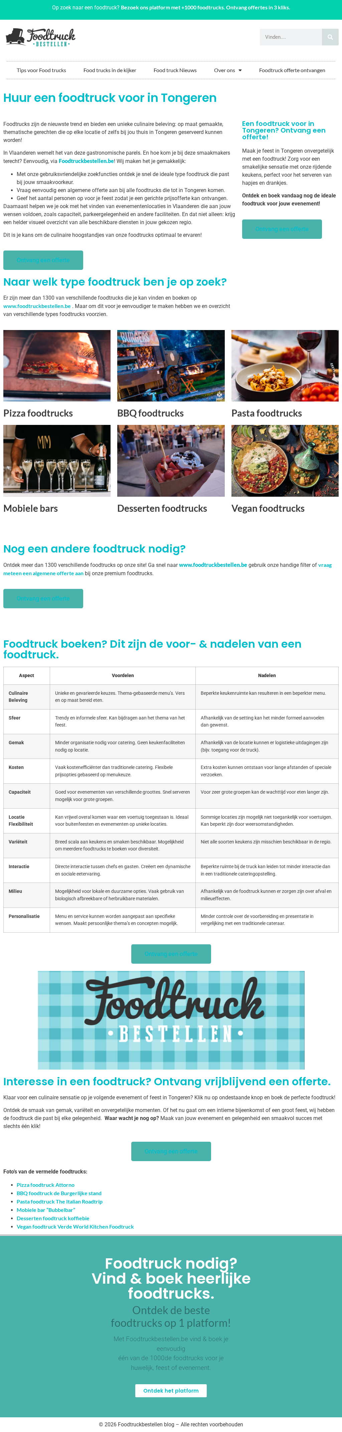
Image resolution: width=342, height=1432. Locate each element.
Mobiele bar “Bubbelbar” (46, 1210)
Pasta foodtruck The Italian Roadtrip (60, 1201)
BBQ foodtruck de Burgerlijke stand (59, 1193)
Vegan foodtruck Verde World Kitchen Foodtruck (75, 1226)
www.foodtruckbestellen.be (37, 306)
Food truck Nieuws (175, 70)
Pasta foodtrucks (266, 413)
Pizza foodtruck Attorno (45, 1184)
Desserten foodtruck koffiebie (53, 1218)
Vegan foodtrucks (268, 508)
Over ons (224, 70)
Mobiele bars (30, 508)
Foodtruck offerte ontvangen (292, 70)
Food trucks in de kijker (109, 70)
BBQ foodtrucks (150, 413)
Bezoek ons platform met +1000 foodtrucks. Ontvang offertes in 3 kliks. (205, 7)
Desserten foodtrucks (162, 508)
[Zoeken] (330, 37)
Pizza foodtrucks (38, 413)
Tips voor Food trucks (41, 70)
